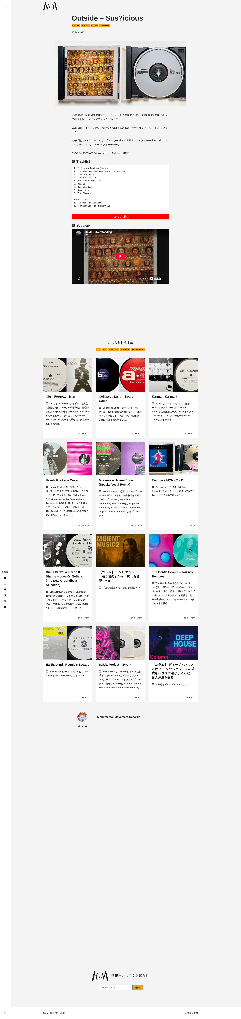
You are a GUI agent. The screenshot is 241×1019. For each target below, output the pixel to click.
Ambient (94, 25)
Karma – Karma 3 (164, 396)
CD (73, 25)
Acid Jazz (85, 25)
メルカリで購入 (120, 216)
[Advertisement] (120, 304)
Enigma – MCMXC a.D (167, 480)
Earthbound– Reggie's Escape (67, 664)
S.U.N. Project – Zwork (115, 664)
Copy (165, 168)
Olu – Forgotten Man (60, 396)
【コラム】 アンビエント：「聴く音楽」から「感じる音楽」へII (119, 576)
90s (78, 25)
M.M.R (188, 1013)
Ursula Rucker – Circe (62, 480)
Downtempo (104, 25)
